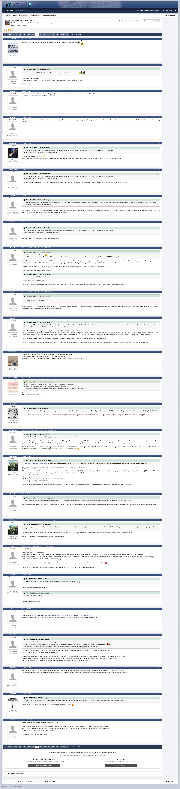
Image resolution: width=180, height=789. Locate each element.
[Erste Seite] (5, 34)
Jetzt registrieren (167, 10)
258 (29, 34)
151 (158, 20)
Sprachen (5, 786)
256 (20, 34)
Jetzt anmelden (121, 765)
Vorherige (10, 34)
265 (57, 34)
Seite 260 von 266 (75, 34)
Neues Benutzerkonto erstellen (44, 765)
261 (41, 34)
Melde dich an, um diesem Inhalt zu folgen (131, 20)
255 (16, 34)
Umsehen (9, 10)
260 (37, 34)
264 (53, 34)
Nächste (63, 34)
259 (33, 34)
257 (25, 34)
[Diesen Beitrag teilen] (159, 39)
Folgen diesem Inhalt (149, 21)
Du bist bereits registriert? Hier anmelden (147, 10)
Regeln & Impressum (23, 10)
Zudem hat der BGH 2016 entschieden (34, 415)
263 (49, 34)
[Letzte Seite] (67, 34)
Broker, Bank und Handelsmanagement (44, 23)
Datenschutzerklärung (16, 786)
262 (45, 34)
